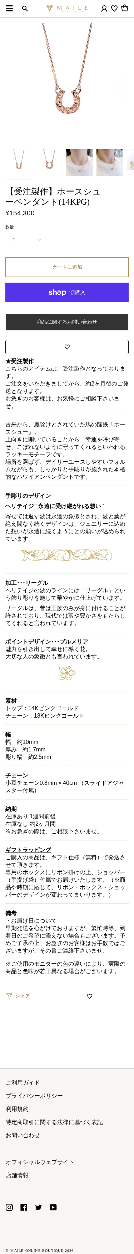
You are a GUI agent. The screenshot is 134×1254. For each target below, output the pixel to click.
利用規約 (17, 1109)
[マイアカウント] (104, 8)
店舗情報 (17, 1175)
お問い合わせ (23, 1135)
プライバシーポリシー (34, 1096)
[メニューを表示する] (9, 8)
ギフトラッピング (28, 850)
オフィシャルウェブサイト (40, 1162)
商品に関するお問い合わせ (67, 322)
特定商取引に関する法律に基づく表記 (54, 1122)
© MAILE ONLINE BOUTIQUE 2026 (40, 1251)
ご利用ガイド (23, 1083)
